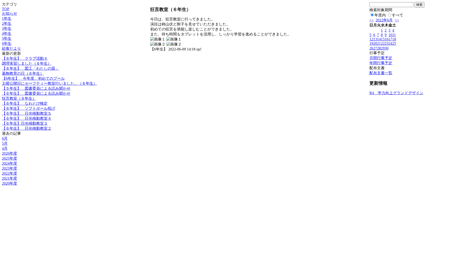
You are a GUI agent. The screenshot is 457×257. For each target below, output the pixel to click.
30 (386, 48)
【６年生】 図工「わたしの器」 (30, 68)
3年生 (6, 28)
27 (375, 48)
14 (379, 39)
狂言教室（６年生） (19, 98)
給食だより (11, 48)
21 (379, 43)
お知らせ (9, 13)
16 (386, 39)
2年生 (6, 23)
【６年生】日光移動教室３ (25, 123)
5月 (5, 143)
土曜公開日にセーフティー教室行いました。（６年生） (49, 83)
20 (375, 43)
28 (379, 48)
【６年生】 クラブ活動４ (25, 58)
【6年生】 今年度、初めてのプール (33, 78)
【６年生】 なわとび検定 (25, 103)
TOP (5, 9)
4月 (5, 148)
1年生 (6, 18)
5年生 (6, 38)
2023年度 (9, 168)
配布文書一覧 (380, 73)
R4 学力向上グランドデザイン (396, 93)
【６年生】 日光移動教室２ (26, 128)
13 (375, 39)
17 (390, 39)
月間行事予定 (380, 58)
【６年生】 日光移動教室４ (26, 118)
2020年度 (9, 183)
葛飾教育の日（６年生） (23, 73)
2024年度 (9, 163)
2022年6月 (384, 20)
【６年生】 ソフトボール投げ (28, 108)
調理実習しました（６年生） (26, 63)
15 (383, 39)
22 (383, 43)
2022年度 (9, 173)
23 (386, 43)
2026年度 (9, 153)
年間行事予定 (380, 63)
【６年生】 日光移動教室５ (26, 113)
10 (390, 35)
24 (390, 43)
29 (383, 48)
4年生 (6, 33)
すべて (397, 15)
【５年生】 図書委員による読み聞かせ (36, 88)
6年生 (6, 43)
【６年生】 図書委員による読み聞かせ (36, 93)
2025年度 (9, 158)
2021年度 (9, 178)
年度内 (380, 15)
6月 (5, 138)
